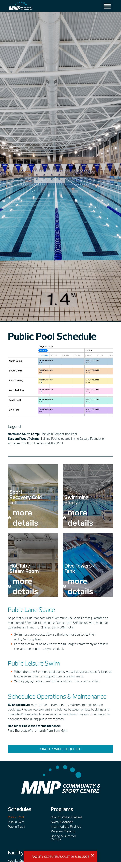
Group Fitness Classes (66, 817)
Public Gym (16, 822)
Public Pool (16, 817)
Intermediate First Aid (66, 826)
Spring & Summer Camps (63, 837)
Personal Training (63, 831)
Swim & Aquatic (62, 822)
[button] (107, 6)
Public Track (16, 826)
